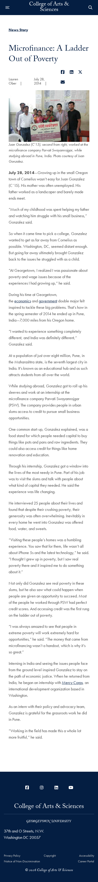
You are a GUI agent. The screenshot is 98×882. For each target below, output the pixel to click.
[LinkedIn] (71, 72)
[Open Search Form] (90, 7)
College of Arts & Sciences (49, 7)
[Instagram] (41, 787)
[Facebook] (62, 72)
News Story (18, 29)
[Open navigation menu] (7, 7)
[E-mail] (62, 82)
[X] (80, 72)
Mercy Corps (72, 682)
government (48, 301)
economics (22, 301)
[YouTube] (71, 787)
